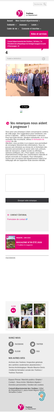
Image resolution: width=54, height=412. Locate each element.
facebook (19, 344)
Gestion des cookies (36, 385)
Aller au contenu (16, 2)
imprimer (43, 59)
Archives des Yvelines (17, 362)
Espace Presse (14, 380)
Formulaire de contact (16, 219)
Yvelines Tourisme (16, 373)
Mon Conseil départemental (26, 21)
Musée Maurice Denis (36, 367)
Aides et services (39, 34)
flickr (17, 351)
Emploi (38, 380)
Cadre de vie (11, 29)
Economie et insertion (29, 29)
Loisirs (33, 25)
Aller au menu (7, 2)
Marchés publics (28, 380)
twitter (39, 344)
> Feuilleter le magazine (24, 245)
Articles (36, 41)
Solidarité (10, 25)
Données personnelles (17, 385)
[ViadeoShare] (27, 111)
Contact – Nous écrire (17, 382)
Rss (38, 351)
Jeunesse (22, 25)
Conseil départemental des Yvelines (27, 13)
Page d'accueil (27, 407)
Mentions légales (33, 382)
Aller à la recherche (27, 2)
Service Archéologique (17, 367)
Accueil (10, 21)
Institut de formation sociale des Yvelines (25, 370)
